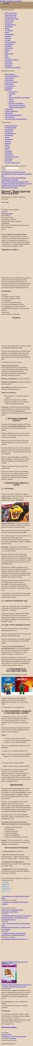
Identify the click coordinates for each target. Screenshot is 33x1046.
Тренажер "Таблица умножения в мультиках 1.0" (16, 984)
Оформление (9, 80)
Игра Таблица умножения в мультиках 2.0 (14, 939)
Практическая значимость (17, 107)
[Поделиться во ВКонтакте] (5, 887)
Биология (8, 36)
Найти (3, 168)
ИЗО (6, 52)
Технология (13, 185)
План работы (9, 84)
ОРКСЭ (7, 58)
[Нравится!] (2, 206)
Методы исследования (16, 103)
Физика (7, 28)
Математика (9, 26)
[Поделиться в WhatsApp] (5, 884)
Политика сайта (6, 1034)
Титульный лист (10, 86)
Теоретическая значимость (17, 105)
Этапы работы (9, 78)
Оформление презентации (13, 115)
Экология (8, 38)
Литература (8, 22)
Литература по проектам (12, 67)
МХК (6, 56)
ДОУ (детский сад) (11, 13)
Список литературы (11, 111)
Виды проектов (10, 74)
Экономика (8, 61)
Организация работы (11, 76)
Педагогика (8, 65)
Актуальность (13, 91)
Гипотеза (11, 101)
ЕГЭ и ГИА (8, 160)
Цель (10, 95)
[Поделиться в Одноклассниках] (7, 889)
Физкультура (9, 48)
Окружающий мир (10, 17)
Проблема (12, 93)
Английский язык (10, 24)
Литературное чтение (12, 19)
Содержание (9, 88)
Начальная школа (10, 15)
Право (7, 149)
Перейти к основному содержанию (11, 1)
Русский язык (9, 21)
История (7, 40)
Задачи (11, 99)
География (8, 46)
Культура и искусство (12, 157)
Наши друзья (5, 1036)
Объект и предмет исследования (19, 97)
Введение (8, 90)
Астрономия (9, 30)
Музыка (7, 50)
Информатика (9, 34)
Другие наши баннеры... (9, 1027)
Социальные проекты (12, 59)
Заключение (9, 109)
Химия (7, 32)
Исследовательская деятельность (16, 119)
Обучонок (13, 1038)
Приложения (9, 113)
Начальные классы (11, 125)
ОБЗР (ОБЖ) (9, 54)
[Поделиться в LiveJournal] (5, 891)
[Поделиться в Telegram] (5, 882)
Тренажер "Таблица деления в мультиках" (14, 962)
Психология (8, 63)
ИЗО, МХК (19, 183)
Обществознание (10, 42)
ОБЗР (30, 183)
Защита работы (10, 117)
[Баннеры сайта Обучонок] (16, 904)
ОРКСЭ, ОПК (5, 187)
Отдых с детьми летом (12, 162)
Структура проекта (11, 82)
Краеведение (9, 44)
